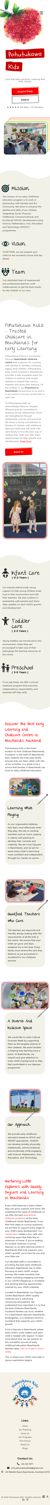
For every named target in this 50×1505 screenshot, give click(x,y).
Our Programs (25, 1437)
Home (25, 1426)
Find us (25, 99)
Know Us (25, 1433)
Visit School (25, 1441)
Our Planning (25, 1429)
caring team (11, 1234)
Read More (25, 441)
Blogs (25, 1448)
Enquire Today (25, 91)
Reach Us (18, 452)
